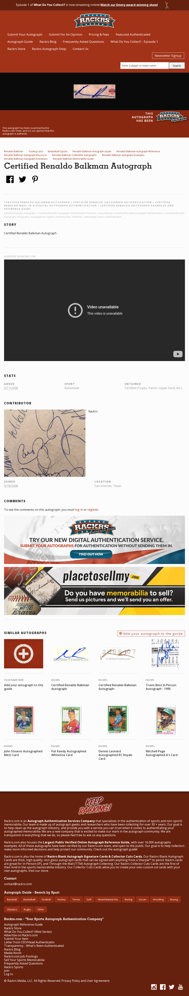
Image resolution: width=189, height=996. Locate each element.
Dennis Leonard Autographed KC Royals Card (115, 754)
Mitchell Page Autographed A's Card (162, 753)
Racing (128, 899)
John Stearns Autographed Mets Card (23, 753)
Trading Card (36, 151)
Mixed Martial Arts (108, 899)
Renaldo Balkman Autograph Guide (92, 151)
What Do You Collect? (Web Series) (28, 932)
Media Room (12, 953)
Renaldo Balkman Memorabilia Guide (73, 158)
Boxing (174, 899)
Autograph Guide (20, 41)
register (93, 510)
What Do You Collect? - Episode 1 (134, 41)
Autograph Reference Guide (23, 924)
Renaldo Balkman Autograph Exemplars (26, 158)
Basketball (29, 899)
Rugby (27, 909)
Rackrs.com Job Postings (21, 956)
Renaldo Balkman (13, 151)
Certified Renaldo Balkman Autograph (70, 687)
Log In (8, 974)
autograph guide (125, 849)
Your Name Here (14, 680)
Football (46, 899)
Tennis (76, 899)
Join (6, 970)
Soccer (142, 899)
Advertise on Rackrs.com (19, 256)
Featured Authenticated (133, 34)
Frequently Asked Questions (83, 41)
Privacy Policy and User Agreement (85, 981)
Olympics (12, 909)
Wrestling (158, 899)
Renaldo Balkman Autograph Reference (138, 151)
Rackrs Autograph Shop (49, 49)
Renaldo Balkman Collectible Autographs (74, 155)
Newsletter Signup (168, 55)
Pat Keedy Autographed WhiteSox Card (68, 753)
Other (40, 909)
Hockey (61, 899)
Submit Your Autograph (24, 34)
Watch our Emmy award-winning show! (129, 5)
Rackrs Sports (13, 967)
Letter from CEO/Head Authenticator (29, 942)
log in (79, 510)
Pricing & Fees (99, 34)
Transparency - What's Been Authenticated (34, 946)
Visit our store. (38, 871)
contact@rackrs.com (18, 884)
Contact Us (80, 49)
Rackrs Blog (47, 41)
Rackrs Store (16, 49)
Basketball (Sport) (57, 151)
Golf (89, 899)
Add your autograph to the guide (152, 633)
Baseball (12, 899)
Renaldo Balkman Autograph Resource (25, 155)
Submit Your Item (16, 939)
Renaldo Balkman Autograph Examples (123, 155)
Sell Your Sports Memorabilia (24, 960)
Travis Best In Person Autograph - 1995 (161, 687)
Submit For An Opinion (65, 34)
